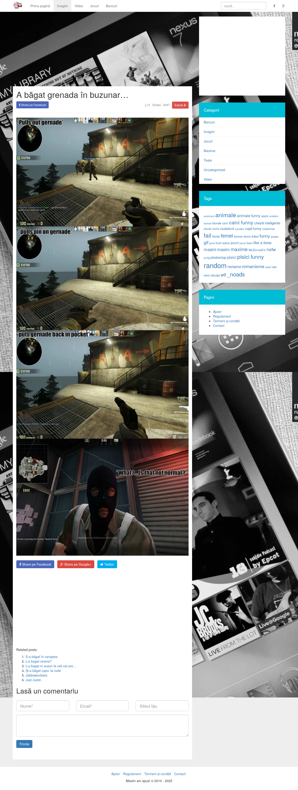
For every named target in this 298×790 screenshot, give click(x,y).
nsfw (271, 249)
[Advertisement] (102, 607)
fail (207, 235)
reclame (234, 266)
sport (268, 267)
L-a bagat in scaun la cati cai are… (51, 666)
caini (225, 223)
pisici (231, 257)
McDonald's (257, 250)
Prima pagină (40, 5)
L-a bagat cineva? (39, 661)
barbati (207, 223)
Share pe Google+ (77, 564)
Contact (218, 325)
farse (216, 236)
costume (268, 228)
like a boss (262, 242)
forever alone (242, 236)
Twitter (108, 564)
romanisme (253, 266)
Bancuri (111, 5)
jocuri (235, 242)
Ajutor (217, 311)
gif (206, 242)
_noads (236, 274)
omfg (207, 257)
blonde (216, 223)
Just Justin (33, 679)
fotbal (255, 236)
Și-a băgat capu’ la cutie (43, 670)
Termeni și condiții (226, 321)
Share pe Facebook (33, 105)
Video (79, 5)
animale (225, 214)
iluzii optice (223, 243)
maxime (239, 249)
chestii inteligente (267, 222)
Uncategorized (214, 169)
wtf (223, 275)
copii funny (253, 228)
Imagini (62, 5)
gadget (274, 236)
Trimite (24, 744)
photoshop (218, 257)
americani (209, 216)
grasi (212, 243)
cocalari (239, 229)
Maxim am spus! (15, 6)
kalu (158, 105)
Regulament (222, 316)
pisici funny (250, 256)
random (215, 265)
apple (264, 216)
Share (36, 564)
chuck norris (211, 229)
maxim (223, 249)
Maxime (209, 150)
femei (227, 235)
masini (210, 249)
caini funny (241, 222)
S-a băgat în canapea (42, 656)
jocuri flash (246, 243)
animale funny (248, 215)
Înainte (179, 105)
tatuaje (215, 275)
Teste (208, 160)
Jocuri (94, 5)
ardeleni (273, 216)
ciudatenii (227, 228)
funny (265, 236)
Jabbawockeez (36, 675)
